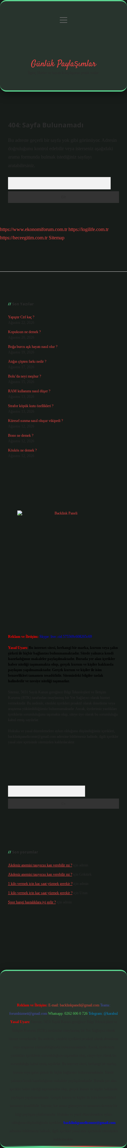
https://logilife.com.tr (88, 229)
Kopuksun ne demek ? (24, 332)
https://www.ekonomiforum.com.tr (33, 229)
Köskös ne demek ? (22, 450)
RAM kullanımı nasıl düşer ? (29, 391)
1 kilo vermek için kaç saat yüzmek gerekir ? (40, 884)
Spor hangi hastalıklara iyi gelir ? (32, 902)
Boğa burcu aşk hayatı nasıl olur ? (32, 347)
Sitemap (56, 237)
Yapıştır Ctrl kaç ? (21, 317)
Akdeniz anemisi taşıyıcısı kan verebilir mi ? (40, 865)
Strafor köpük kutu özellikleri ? (30, 406)
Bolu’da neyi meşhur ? (24, 376)
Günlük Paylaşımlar (63, 64)
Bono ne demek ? (20, 435)
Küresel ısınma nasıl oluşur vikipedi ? (35, 421)
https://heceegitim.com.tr (23, 237)
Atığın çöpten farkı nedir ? (27, 361)
